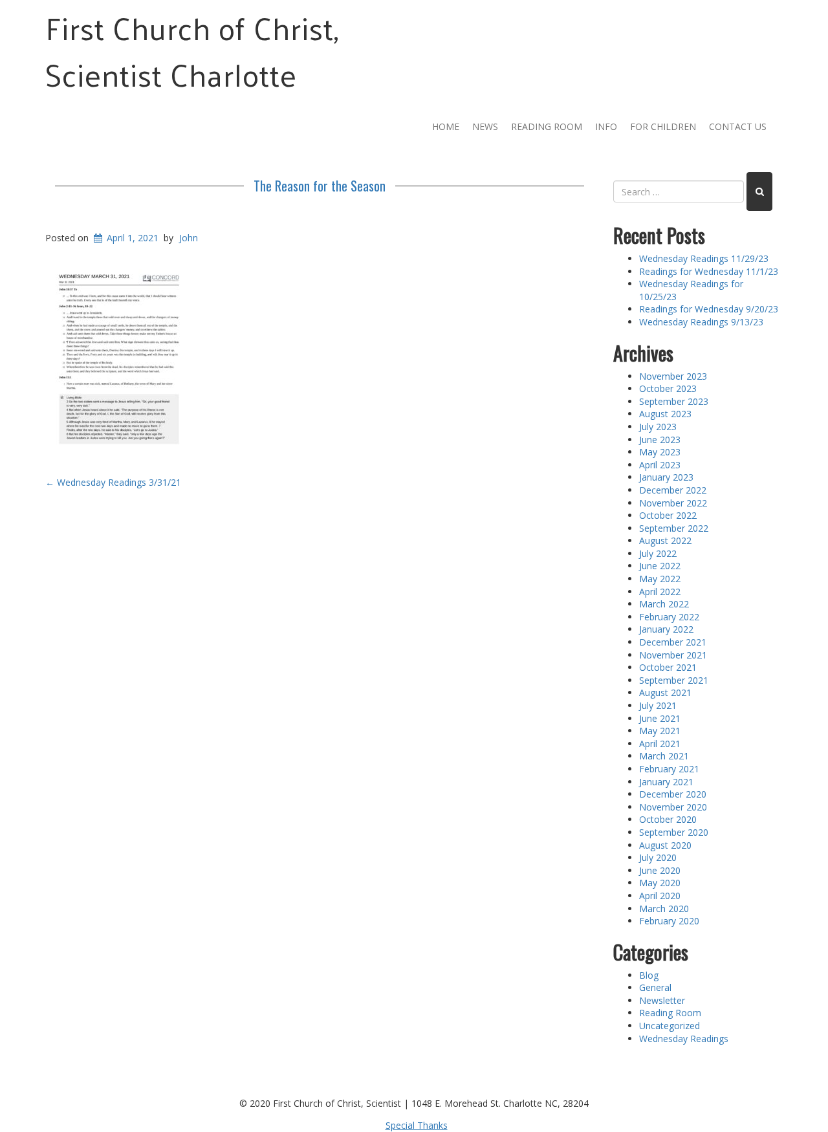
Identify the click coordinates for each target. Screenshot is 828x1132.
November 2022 (673, 503)
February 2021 (669, 769)
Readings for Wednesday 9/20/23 (708, 309)
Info (606, 126)
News (485, 126)
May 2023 (660, 452)
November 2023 (673, 376)
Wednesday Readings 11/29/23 (703, 258)
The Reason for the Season (320, 185)
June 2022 (660, 566)
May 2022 (660, 578)
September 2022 (673, 528)
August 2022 (665, 540)
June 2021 (660, 718)
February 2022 (669, 617)
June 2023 (660, 439)
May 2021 (660, 730)
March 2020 (664, 908)
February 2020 (669, 921)
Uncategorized (669, 1025)
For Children (663, 126)
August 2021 (665, 692)
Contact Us (738, 126)
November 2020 (673, 807)
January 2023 (666, 477)
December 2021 (672, 642)
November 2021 (673, 655)
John (188, 238)
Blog (649, 975)
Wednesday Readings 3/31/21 (113, 482)
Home (445, 126)
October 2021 (668, 667)
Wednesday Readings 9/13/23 (701, 322)
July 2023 (658, 426)
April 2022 (660, 591)
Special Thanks (417, 1125)
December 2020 (672, 794)
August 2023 (665, 414)
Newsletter (662, 1000)
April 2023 (660, 465)
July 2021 (658, 705)
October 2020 (668, 819)
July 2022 (658, 553)
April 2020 (660, 895)
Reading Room (546, 126)
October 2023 (668, 388)
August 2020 (665, 845)
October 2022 (668, 515)
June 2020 (660, 870)
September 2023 (673, 401)
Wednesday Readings (683, 1038)
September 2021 (673, 680)
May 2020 (660, 882)
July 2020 (658, 857)
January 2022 (666, 629)
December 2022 (672, 490)
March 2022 (664, 604)
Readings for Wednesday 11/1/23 (708, 271)
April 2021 (660, 743)
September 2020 (673, 832)
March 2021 (664, 756)
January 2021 (666, 782)
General (655, 987)
